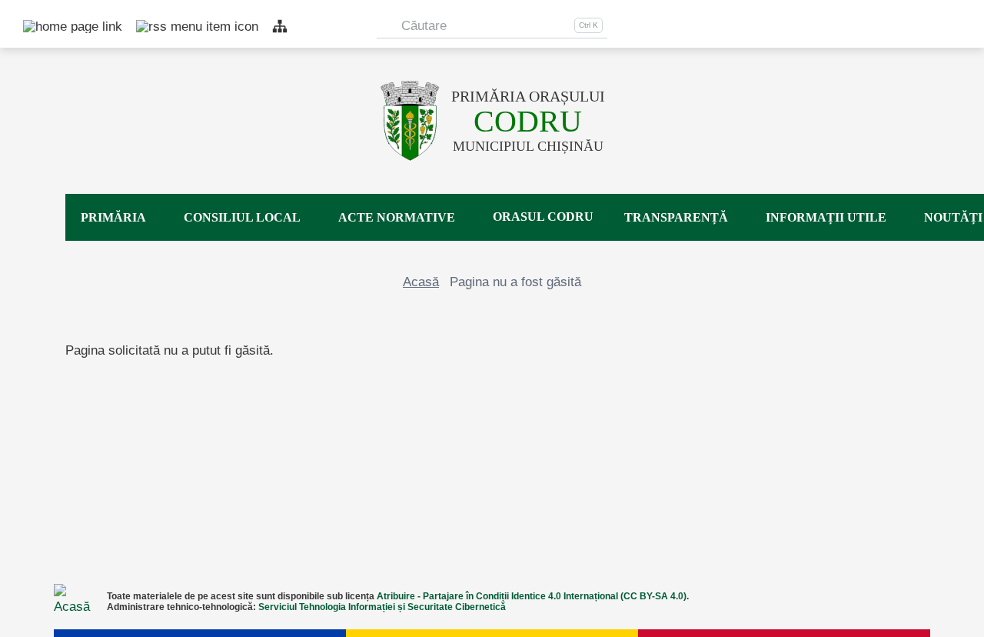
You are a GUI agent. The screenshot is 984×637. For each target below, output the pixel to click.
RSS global (143, 26)
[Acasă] (410, 120)
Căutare (424, 25)
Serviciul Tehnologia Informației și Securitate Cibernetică (382, 607)
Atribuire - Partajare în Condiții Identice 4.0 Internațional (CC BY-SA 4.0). (533, 596)
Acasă (421, 282)
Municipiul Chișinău (528, 131)
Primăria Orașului (528, 96)
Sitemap (280, 26)
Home (30, 26)
